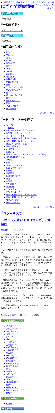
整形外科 (5, 230)
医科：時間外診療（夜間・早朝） (21, 138)
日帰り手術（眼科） (15, 168)
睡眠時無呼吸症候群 (15, 157)
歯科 (8, 355)
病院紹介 (10, 366)
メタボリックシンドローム (18, 165)
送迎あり (10, 152)
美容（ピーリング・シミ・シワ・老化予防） (26, 154)
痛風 (8, 162)
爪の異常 (10, 76)
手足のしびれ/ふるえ (15, 87)
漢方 (8, 178)
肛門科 (9, 385)
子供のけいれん (13, 100)
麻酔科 (9, 393)
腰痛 (8, 84)
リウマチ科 (11, 331)
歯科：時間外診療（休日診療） (20, 197)
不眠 (8, 103)
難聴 (8, 66)
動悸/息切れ (11, 79)
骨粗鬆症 (10, 173)
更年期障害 (11, 184)
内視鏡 (9, 181)
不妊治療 (10, 128)
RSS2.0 (9, 403)
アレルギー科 (12, 329)
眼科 (8, 374)
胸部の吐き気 (12, 82)
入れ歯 (9, 71)
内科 (8, 337)
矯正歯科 (10, 377)
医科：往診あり (13, 146)
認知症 (9, 170)
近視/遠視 (10, 63)
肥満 (8, 52)
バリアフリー (12, 149)
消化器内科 (11, 361)
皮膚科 (9, 371)
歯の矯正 (10, 74)
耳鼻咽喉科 (11, 382)
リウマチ (10, 160)
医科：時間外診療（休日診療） (20, 141)
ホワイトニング (13, 192)
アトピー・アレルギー (16, 136)
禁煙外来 (10, 186)
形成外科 (10, 345)
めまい (9, 60)
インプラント (12, 189)
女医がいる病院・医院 (16, 144)
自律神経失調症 (13, 176)
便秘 (8, 98)
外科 (8, 339)
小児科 (9, 342)
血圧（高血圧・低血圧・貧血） (20, 130)
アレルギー (11, 55)
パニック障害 (12, 106)
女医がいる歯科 (13, 200)
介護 (8, 334)
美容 (8, 58)
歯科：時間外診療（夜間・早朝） (21, 194)
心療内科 (10, 350)
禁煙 (8, 379)
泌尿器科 (10, 358)
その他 (9, 326)
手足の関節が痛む (14, 90)
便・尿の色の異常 (14, 95)
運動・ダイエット (14, 390)
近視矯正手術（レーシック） (19, 133)
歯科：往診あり (13, 202)
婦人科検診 (11, 108)
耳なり (9, 68)
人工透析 (10, 125)
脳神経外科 (11, 387)
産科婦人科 (11, 363)
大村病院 (12, 315)
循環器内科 (11, 347)
